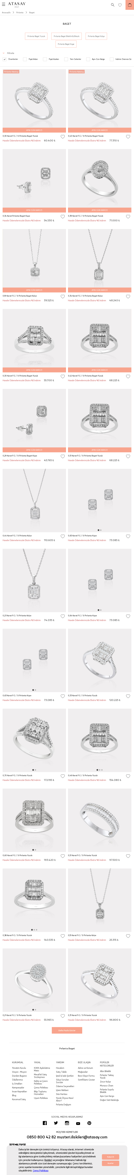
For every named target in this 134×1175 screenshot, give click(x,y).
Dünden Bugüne (19, 1075)
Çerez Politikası (40, 1171)
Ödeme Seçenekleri (65, 1086)
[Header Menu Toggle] (2, 5)
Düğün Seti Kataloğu (109, 1100)
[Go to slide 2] (100, 530)
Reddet (48, 1160)
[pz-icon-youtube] (78, 1123)
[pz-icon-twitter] (56, 1123)
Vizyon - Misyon (19, 1072)
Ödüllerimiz (17, 1079)
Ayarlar (111, 1163)
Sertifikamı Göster (86, 1079)
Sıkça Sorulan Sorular (62, 1081)
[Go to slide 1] (98, 530)
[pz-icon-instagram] (67, 1123)
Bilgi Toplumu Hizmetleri (40, 1092)
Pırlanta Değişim (63, 1104)
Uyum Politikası (41, 1098)
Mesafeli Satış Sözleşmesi (40, 1075)
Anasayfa (6, 12)
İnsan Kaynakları (19, 1091)
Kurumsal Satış (19, 1099)
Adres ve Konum (85, 1068)
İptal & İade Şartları (65, 1075)
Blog (14, 1095)
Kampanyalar (18, 1087)
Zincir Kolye (105, 1081)
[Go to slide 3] (102, 770)
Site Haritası (61, 1094)
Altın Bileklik (105, 1071)
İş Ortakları (17, 1083)
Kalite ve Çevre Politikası (41, 1082)
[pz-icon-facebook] (45, 1123)
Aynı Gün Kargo (107, 1096)
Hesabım (60, 1068)
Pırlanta (19, 12)
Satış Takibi (61, 1072)
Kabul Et (110, 1156)
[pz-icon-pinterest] (89, 1123)
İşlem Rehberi (62, 1090)
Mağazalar (83, 1072)
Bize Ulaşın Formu (86, 1075)
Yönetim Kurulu (19, 1068)
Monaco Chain (106, 1085)
